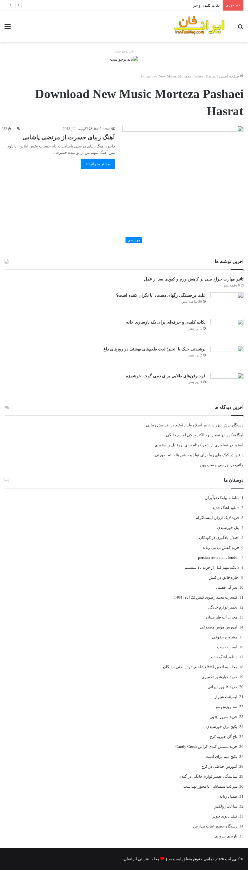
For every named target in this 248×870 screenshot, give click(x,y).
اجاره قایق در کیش (224, 577)
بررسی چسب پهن (215, 465)
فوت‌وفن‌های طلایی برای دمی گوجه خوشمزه (166, 376)
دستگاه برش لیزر (229, 425)
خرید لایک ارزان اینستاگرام (218, 517)
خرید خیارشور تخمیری (219, 677)
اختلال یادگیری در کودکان (219, 537)
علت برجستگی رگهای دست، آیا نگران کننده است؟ (161, 295)
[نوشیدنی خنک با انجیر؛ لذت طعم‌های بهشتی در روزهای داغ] (226, 357)
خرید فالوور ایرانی (222, 687)
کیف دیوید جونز (224, 816)
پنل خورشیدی (228, 527)
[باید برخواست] (124, 58)
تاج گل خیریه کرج (223, 736)
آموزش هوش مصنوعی (218, 627)
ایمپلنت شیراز (225, 696)
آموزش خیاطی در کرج (219, 766)
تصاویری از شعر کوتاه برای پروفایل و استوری (191, 445)
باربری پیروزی (226, 836)
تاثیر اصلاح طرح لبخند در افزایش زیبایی (178, 425)
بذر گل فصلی (226, 587)
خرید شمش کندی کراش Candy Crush (206, 746)
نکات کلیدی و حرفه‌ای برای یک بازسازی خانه (184, 5)
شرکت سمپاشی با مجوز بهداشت (210, 786)
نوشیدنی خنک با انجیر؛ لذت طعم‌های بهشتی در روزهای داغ (154, 349)
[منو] (8, 29)
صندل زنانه (228, 796)
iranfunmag (102, 129)
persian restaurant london (219, 557)
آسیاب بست (227, 647)
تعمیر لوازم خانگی (222, 607)
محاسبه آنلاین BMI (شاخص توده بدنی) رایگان (200, 667)
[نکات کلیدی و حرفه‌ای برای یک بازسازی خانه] (226, 330)
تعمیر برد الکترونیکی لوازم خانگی (193, 435)
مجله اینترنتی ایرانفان (141, 859)
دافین (238, 455)
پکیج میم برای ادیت (221, 756)
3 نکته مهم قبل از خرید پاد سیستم (212, 567)
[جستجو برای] (240, 29)
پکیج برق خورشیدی (221, 726)
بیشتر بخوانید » (98, 164)
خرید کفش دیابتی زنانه (221, 547)
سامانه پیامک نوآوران (222, 497)
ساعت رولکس (225, 806)
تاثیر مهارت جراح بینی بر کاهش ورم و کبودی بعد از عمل (193, 279)
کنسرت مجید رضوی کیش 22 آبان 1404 (205, 597)
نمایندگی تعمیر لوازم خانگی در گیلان (207, 776)
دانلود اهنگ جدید (226, 507)
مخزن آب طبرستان (221, 617)
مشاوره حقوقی (224, 637)
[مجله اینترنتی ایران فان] (199, 26)
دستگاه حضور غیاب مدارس (215, 826)
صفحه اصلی (229, 76)
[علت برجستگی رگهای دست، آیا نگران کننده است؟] (226, 303)
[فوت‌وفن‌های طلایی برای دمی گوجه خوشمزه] (226, 384)
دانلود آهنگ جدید (223, 657)
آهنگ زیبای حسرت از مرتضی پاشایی (68, 137)
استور (238, 445)
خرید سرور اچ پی (223, 716)
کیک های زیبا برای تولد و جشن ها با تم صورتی (192, 455)
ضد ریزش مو (226, 706)
